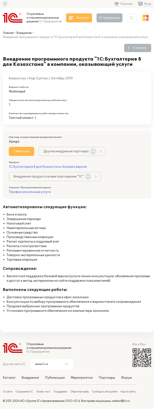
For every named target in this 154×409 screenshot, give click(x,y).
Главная (8, 33)
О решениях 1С (24, 391)
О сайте (7, 391)
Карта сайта (128, 391)
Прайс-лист (43, 391)
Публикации (55, 378)
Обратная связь (79, 391)
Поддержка (60, 391)
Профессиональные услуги (30, 192)
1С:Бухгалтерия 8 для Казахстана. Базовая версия (48, 167)
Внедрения (24, 33)
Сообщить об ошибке (105, 391)
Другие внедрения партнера (69, 151)
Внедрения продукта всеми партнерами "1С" (52, 176)
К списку (140, 48)
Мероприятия (82, 378)
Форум (126, 378)
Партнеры (107, 378)
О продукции (109, 18)
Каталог (9, 378)
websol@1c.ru (121, 401)
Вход (147, 3)
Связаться (21, 151)
